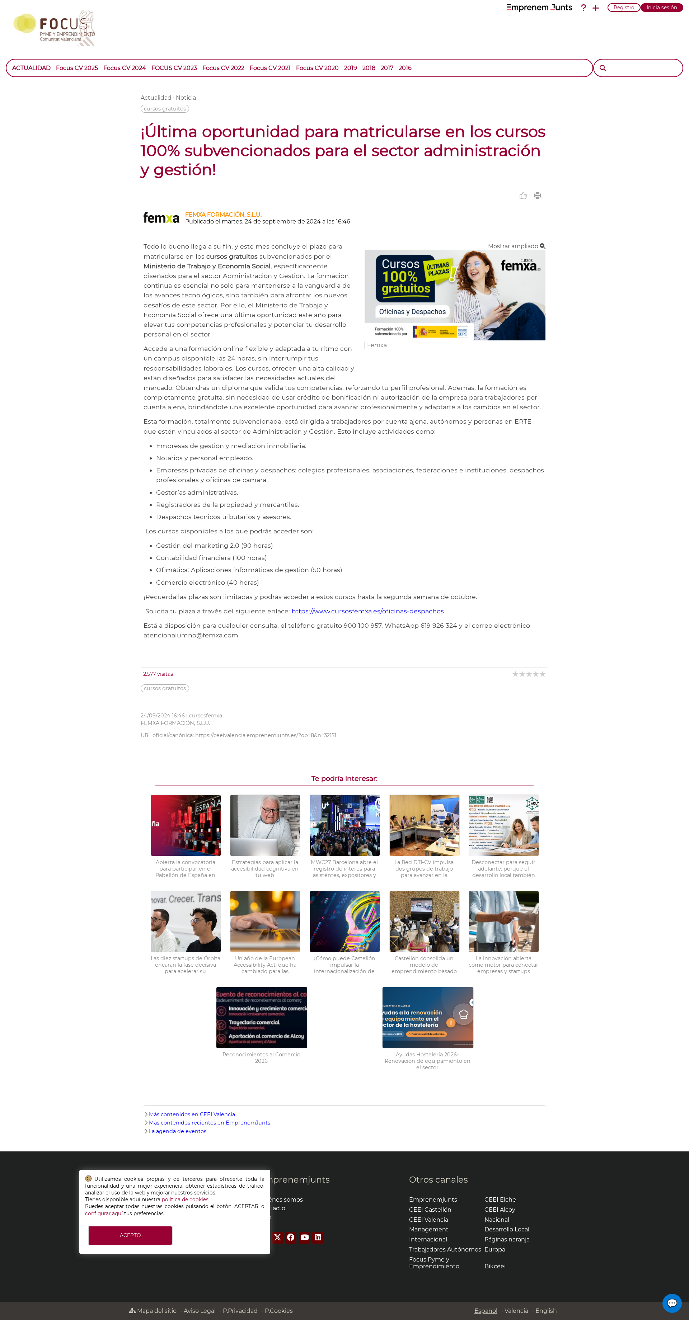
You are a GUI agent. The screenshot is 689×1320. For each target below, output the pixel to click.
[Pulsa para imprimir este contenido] (537, 195)
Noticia (186, 97)
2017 (387, 68)
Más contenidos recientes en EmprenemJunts (209, 1122)
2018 (368, 68)
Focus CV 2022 (223, 68)
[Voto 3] (529, 674)
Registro (624, 7)
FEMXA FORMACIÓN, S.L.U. (223, 214)
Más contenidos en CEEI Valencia (192, 1114)
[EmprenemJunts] (539, 7)
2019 (350, 68)
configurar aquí (104, 1213)
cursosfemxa (205, 715)
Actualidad (156, 97)
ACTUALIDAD (31, 68)
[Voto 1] (515, 674)
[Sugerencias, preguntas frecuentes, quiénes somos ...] (583, 7)
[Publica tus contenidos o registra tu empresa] (596, 7)
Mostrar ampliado (514, 246)
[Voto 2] (522, 674)
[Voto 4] (536, 674)
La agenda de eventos (177, 1131)
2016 (405, 68)
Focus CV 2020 (317, 68)
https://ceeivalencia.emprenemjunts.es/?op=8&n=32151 (265, 735)
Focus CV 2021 (270, 68)
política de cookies (185, 1199)
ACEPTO (130, 1235)
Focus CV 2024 (124, 68)
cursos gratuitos (165, 108)
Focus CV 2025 (77, 68)
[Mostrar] (417, 65)
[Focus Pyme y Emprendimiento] (58, 26)
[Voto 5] (543, 674)
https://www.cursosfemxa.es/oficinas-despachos (369, 611)
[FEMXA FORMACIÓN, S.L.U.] (161, 221)
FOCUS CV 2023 (174, 68)
